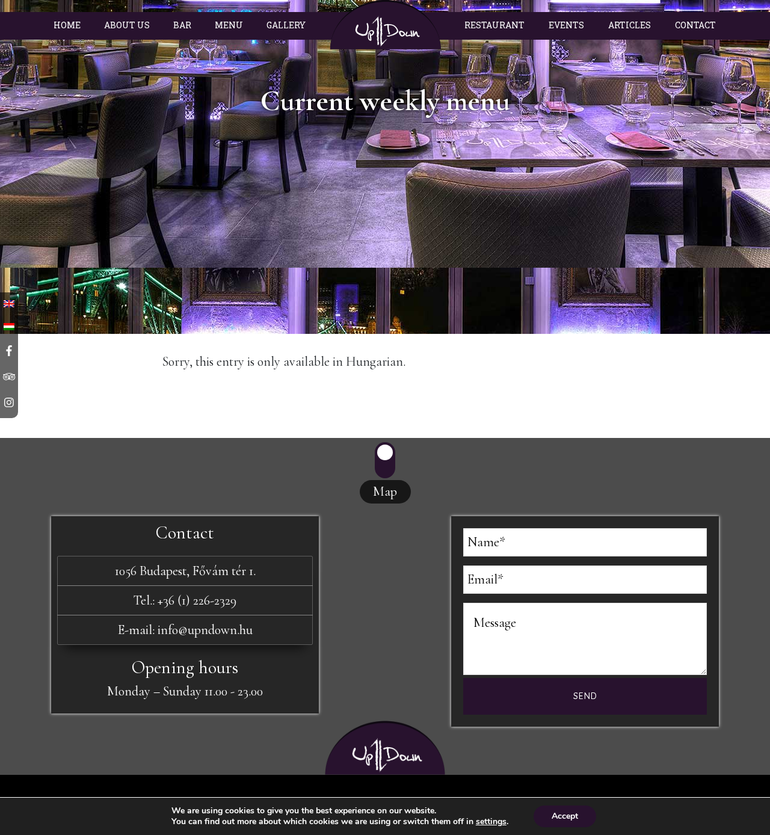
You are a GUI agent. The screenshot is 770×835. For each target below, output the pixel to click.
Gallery (286, 25)
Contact (695, 25)
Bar (182, 25)
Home (67, 25)
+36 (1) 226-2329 (197, 600)
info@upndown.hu (205, 630)
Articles (629, 25)
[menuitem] (9, 325)
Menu (229, 25)
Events (566, 25)
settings (491, 821)
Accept (565, 816)
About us (127, 25)
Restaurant (494, 25)
